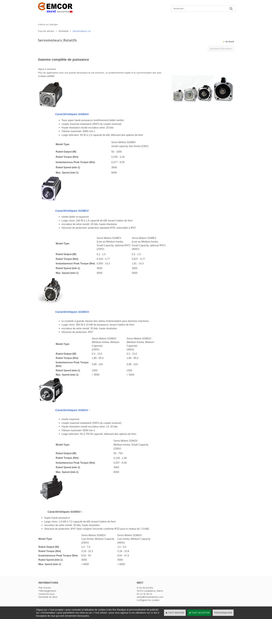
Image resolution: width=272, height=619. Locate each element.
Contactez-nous (46, 593)
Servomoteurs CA (82, 31)
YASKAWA (63, 31)
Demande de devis (47, 596)
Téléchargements (47, 590)
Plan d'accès (44, 587)
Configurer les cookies (148, 600)
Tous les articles (46, 31)
